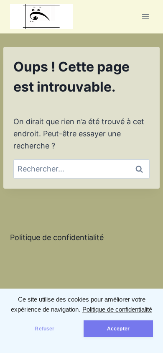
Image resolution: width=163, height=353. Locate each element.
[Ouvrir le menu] (145, 16)
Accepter (118, 329)
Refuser (44, 329)
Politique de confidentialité (117, 309)
